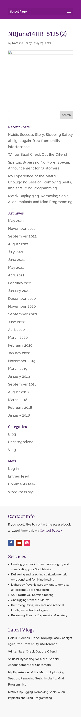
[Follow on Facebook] (11, 543)
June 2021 (16, 260)
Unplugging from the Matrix (30, 600)
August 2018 (18, 392)
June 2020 (16, 322)
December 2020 (22, 298)
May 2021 (16, 267)
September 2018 (22, 384)
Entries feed (18, 476)
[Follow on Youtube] (19, 543)
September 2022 (22, 236)
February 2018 (20, 407)
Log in (13, 469)
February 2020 (20, 345)
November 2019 (21, 361)
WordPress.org (21, 492)
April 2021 (16, 275)
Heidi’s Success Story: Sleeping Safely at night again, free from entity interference (40, 141)
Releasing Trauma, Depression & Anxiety (39, 615)
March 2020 (18, 337)
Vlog (12, 450)
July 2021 (15, 252)
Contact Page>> (51, 530)
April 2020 (16, 330)
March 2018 (17, 400)
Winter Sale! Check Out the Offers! (37, 154)
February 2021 (20, 283)
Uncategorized (20, 442)
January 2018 (19, 415)
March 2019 (17, 368)
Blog (12, 434)
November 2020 (22, 306)
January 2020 (19, 353)
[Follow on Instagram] (27, 543)
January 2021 (19, 291)
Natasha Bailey (22, 43)
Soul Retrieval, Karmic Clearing (32, 595)
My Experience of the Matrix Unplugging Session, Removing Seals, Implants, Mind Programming (40, 182)
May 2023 (16, 221)
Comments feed (22, 484)
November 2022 (22, 228)
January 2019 (19, 376)
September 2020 (22, 314)
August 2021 (18, 244)
